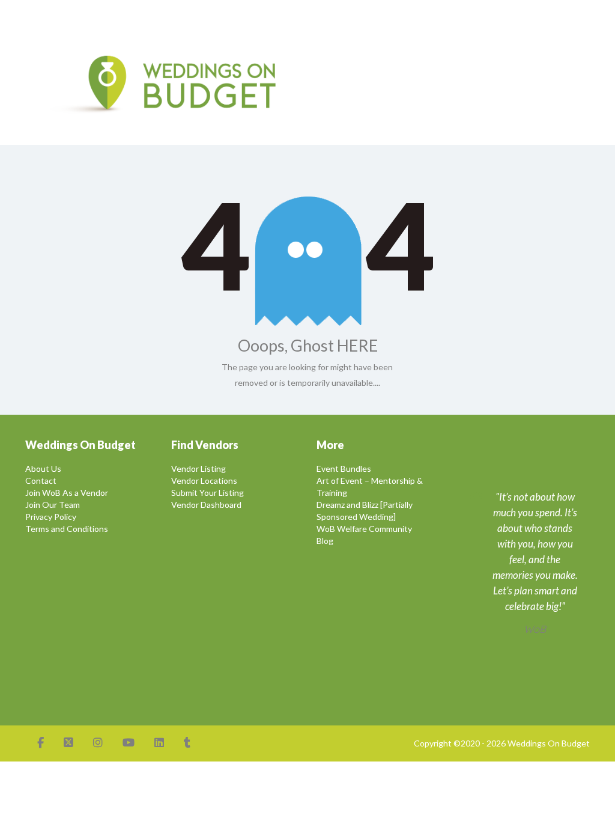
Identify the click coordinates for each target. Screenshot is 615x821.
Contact (40, 480)
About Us (43, 468)
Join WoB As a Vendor (66, 492)
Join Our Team (52, 504)
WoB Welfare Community (364, 528)
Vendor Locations (204, 480)
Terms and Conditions (66, 528)
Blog (325, 541)
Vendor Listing (198, 468)
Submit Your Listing (207, 492)
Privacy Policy (50, 516)
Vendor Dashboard (206, 504)
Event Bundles (344, 468)
